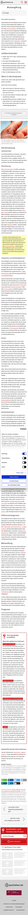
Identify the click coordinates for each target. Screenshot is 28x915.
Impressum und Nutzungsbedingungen (14, 904)
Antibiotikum (5, 592)
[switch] (24, 458)
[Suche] (22, 2)
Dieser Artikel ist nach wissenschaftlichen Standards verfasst (13, 790)
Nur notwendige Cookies (14, 485)
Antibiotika (16, 41)
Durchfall (4, 503)
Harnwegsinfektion (7, 275)
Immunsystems (11, 28)
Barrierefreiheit (20, 910)
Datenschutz (9, 907)
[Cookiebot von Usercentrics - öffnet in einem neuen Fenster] (20, 429)
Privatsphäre (18, 907)
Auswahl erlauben (14, 481)
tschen (18, 752)
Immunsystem (8, 169)
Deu (15, 752)
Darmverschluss (16, 527)
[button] (4, 780)
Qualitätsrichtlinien (9, 910)
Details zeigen (20, 472)
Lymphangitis (6, 400)
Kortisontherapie (16, 287)
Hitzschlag (7, 527)
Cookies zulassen (14, 477)
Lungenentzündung (15, 501)
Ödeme (10, 225)
